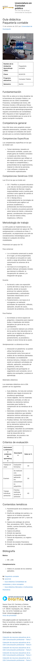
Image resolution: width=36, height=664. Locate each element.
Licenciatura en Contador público (23, 6)
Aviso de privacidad (9, 615)
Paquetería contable (12, 576)
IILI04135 (8, 579)
